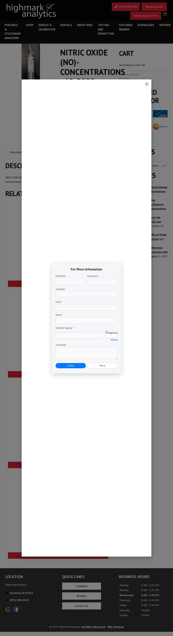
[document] (86, 318)
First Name (61, 276)
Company (61, 289)
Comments (61, 344)
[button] (146, 84)
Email (59, 302)
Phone (59, 315)
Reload (114, 339)
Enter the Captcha (65, 328)
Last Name (93, 276)
